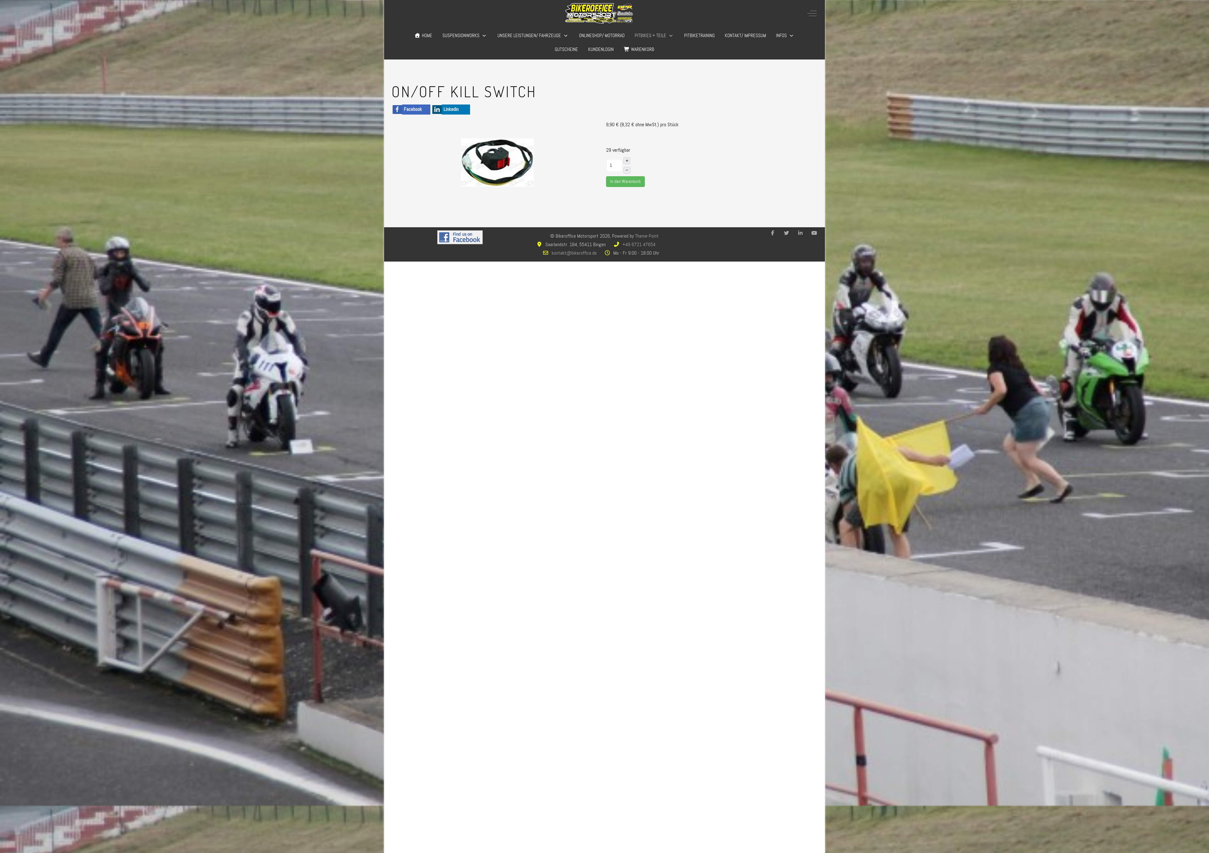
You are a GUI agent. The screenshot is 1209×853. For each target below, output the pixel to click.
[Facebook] (772, 233)
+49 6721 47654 (639, 244)
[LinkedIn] (800, 233)
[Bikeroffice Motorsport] (599, 13)
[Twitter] (786, 233)
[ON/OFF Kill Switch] (497, 162)
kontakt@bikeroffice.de (574, 253)
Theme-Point (647, 236)
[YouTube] (814, 233)
